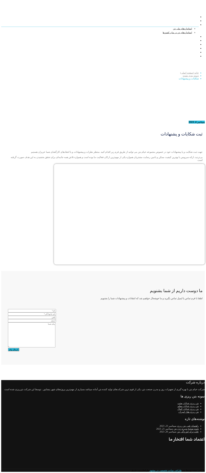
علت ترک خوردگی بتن (188, 431)
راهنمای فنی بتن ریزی (188, 426)
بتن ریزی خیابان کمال (188, 409)
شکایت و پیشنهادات (188, 40)
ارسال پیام (13, 349)
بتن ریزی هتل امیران (188, 412)
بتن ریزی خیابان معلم (188, 406)
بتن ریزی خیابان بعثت (188, 403)
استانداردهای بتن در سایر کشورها (177, 32)
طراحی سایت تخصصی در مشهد (165, 470)
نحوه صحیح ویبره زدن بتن (186, 429)
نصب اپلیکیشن (191, 56)
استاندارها (193, 24)
